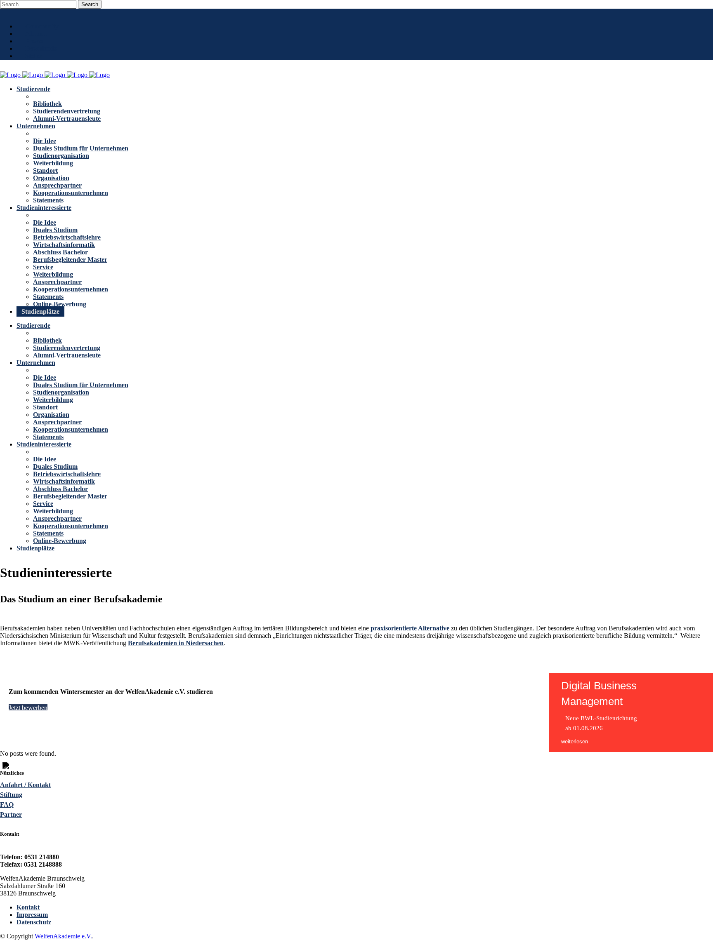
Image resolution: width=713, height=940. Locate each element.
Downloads (41, 48)
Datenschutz (34, 922)
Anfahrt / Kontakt (25, 784)
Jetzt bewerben (28, 707)
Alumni (35, 33)
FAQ (7, 804)
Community (42, 26)
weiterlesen (574, 741)
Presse (34, 41)
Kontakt (28, 907)
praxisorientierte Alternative (410, 628)
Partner (11, 814)
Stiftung (11, 794)
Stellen (34, 55)
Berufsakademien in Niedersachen (176, 642)
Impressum (32, 914)
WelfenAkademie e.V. (63, 936)
